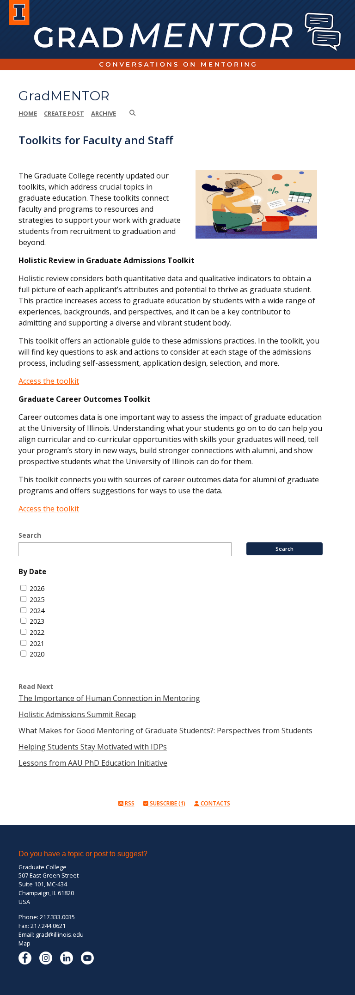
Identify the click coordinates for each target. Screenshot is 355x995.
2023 (37, 621)
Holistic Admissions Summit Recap (77, 714)
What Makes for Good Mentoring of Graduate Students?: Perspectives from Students (165, 730)
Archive (103, 113)
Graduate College (42, 867)
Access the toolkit (48, 381)
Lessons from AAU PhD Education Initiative (92, 763)
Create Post (64, 113)
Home (27, 113)
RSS (129, 803)
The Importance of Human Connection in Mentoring (109, 698)
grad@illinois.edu (60, 935)
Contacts (214, 803)
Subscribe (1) (166, 803)
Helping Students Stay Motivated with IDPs (92, 747)
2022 (37, 632)
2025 (37, 599)
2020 (37, 654)
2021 (37, 643)
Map (24, 943)
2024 (37, 610)
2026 (37, 588)
